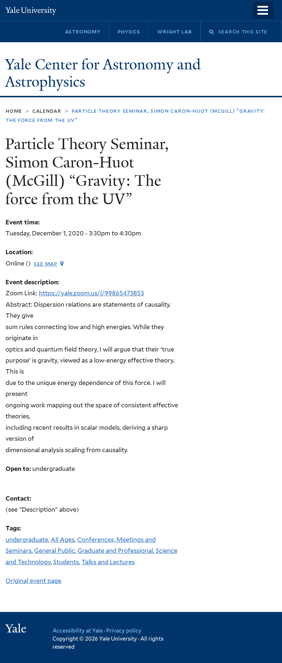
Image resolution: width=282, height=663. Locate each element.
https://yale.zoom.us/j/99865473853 (91, 293)
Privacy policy (123, 630)
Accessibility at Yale (78, 630)
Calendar (46, 110)
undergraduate (27, 539)
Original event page (33, 580)
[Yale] (17, 629)
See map (45, 263)
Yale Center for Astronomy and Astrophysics (103, 73)
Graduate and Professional (115, 550)
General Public (54, 550)
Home (14, 110)
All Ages (63, 539)
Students (66, 562)
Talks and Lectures (108, 562)
